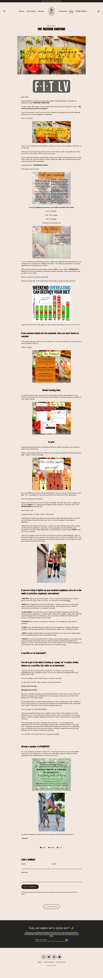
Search (40, 962)
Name (23, 864)
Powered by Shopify (51, 965)
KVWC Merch (81, 11)
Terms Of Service (49, 962)
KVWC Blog (52, 907)
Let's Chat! (31, 11)
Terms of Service (72, 892)
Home (21, 11)
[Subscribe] (66, 939)
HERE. (68, 600)
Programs (63, 11)
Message (24, 872)
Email (54, 864)
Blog (71, 11)
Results (41, 11)
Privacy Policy (59, 892)
